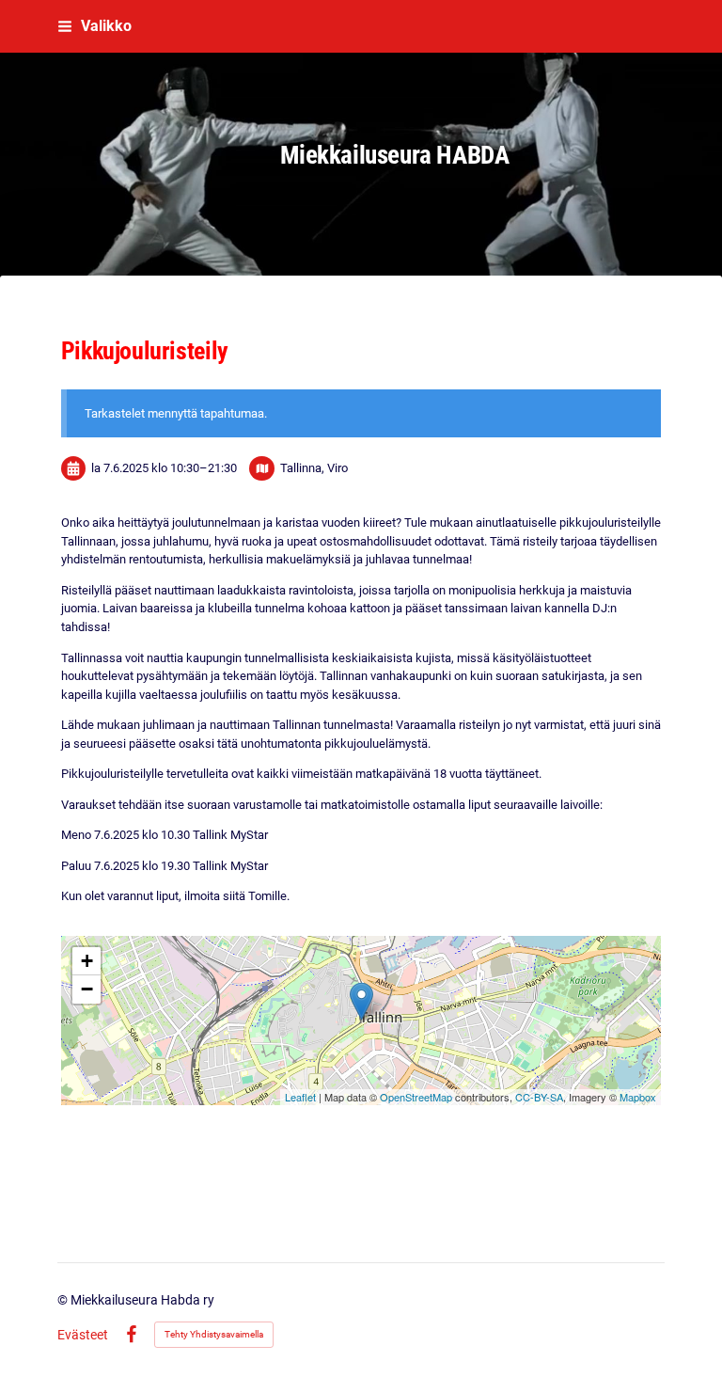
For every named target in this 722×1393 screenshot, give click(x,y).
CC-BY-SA (539, 1096)
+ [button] (87, 961)
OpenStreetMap (416, 1096)
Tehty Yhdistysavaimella (214, 1334)
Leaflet (300, 1096)
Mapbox (638, 1096)
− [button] (87, 989)
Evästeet (82, 1334)
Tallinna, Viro (314, 468)
